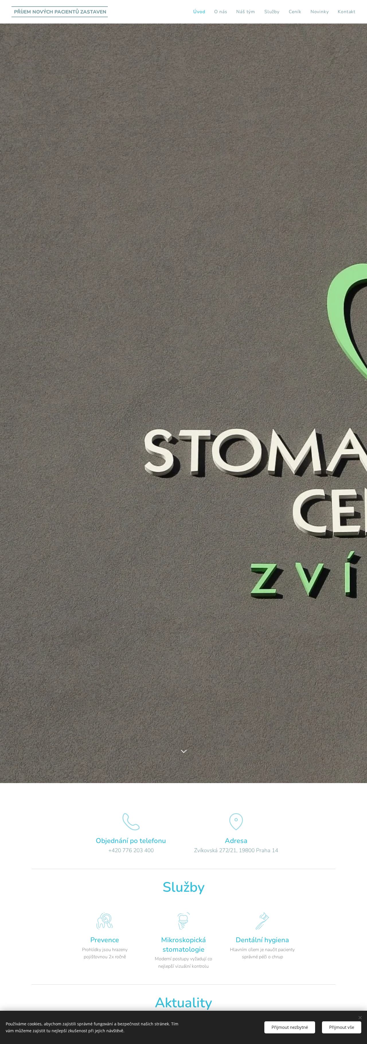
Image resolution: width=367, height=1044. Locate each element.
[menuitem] (201, 12)
